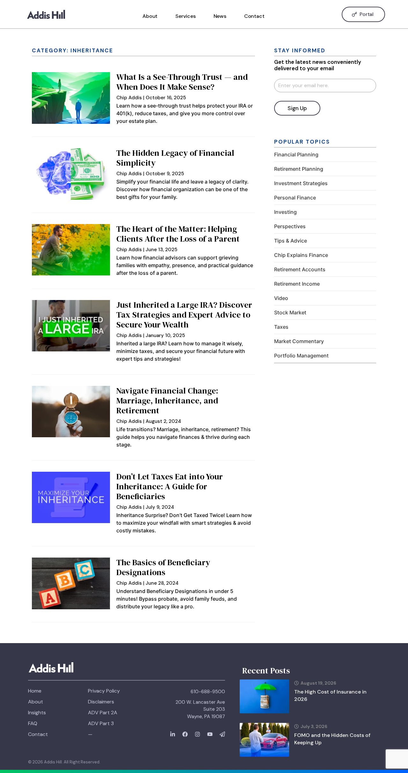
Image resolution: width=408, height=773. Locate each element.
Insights (37, 712)
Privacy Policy (104, 690)
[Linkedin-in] (172, 734)
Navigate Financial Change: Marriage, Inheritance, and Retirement (167, 400)
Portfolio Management (301, 355)
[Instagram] (197, 734)
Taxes (281, 327)
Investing (285, 212)
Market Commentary (299, 341)
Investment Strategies (301, 183)
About (149, 16)
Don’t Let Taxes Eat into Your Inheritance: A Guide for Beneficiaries (169, 486)
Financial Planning (296, 154)
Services (185, 16)
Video (281, 298)
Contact (254, 16)
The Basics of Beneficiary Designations (163, 567)
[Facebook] (185, 734)
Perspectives (290, 226)
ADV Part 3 (101, 723)
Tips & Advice (290, 240)
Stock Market (290, 312)
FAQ (32, 723)
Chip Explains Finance (301, 255)
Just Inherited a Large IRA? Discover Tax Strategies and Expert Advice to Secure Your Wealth (184, 314)
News (220, 16)
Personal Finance (295, 197)
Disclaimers (101, 701)
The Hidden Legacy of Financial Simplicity (175, 158)
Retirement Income (297, 284)
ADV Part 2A (102, 712)
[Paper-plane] (222, 734)
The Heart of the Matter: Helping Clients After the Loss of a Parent (178, 233)
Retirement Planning (298, 169)
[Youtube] (210, 734)
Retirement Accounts (299, 269)
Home (34, 690)
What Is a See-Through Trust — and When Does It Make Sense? (182, 82)
